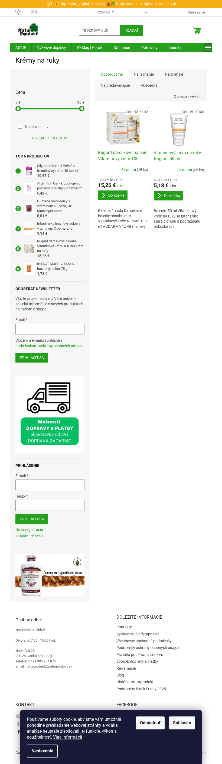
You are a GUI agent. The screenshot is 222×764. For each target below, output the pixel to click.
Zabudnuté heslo (27, 536)
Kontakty (103, 12)
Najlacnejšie (142, 74)
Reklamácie (124, 668)
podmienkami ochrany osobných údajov (46, 346)
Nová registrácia (27, 529)
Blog (118, 675)
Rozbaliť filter (45, 138)
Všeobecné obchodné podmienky (142, 641)
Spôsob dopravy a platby (135, 661)
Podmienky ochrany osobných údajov (146, 647)
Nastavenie (40, 750)
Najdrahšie (172, 74)
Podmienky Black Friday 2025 (139, 689)
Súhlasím (180, 722)
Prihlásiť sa (30, 358)
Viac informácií (65, 737)
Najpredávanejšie (113, 85)
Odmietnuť (148, 722)
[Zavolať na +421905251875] (21, 12)
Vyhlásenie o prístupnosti (136, 634)
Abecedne (147, 85)
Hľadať (129, 30)
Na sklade (35, 127)
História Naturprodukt (133, 682)
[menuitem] (18, 47)
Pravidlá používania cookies (138, 654)
